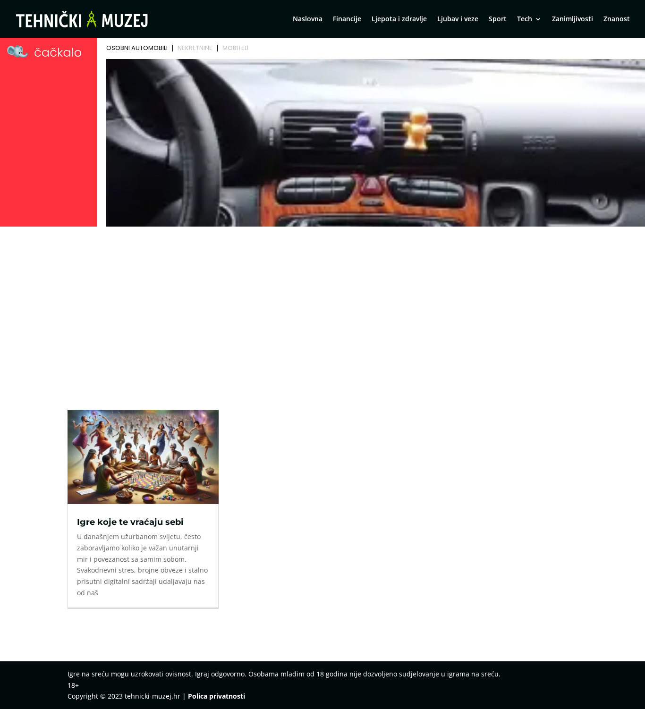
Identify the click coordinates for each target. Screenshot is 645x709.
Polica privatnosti (216, 696)
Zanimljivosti (572, 19)
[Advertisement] (322, 301)
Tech (524, 19)
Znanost (616, 19)
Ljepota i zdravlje (399, 19)
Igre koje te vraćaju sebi (130, 522)
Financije (347, 19)
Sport (498, 19)
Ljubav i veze (457, 19)
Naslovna (307, 19)
